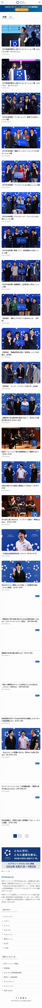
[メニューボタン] (39, 2)
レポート (7, 921)
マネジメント (8, 934)
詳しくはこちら (21, 10)
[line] (21, 998)
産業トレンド (8, 939)
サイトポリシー (9, 981)
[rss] (26, 998)
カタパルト (7, 930)
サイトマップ (8, 986)
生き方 (6, 943)
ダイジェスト (8, 916)
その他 (6, 948)
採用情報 (7, 968)
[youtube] (23, 998)
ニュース (7, 925)
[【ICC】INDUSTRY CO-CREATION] (21, 2)
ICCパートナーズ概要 (11, 963)
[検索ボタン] (2, 2)
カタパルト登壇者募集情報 (12, 972)
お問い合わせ (8, 990)
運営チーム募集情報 (10, 977)
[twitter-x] (19, 998)
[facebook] (16, 998)
